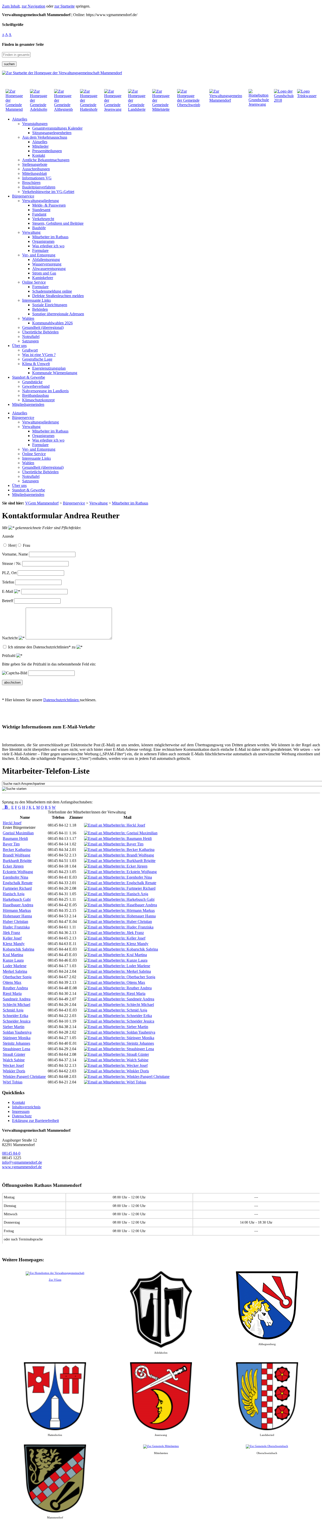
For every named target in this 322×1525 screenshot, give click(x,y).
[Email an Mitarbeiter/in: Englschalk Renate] (120, 883)
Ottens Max (12, 982)
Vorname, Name (15, 554)
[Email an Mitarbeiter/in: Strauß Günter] (116, 1054)
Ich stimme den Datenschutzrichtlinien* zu (42, 647)
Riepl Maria (12, 993)
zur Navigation (33, 6)
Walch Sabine (14, 1060)
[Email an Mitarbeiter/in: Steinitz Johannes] (119, 1043)
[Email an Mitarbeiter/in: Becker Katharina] (119, 849)
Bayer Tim (11, 844)
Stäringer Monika (16, 1038)
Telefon (8, 582)
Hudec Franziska (16, 927)
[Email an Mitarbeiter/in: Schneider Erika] (118, 1015)
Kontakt (18, 1102)
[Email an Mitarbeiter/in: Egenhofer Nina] (118, 877)
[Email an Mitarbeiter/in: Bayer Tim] (113, 844)
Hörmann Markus (17, 910)
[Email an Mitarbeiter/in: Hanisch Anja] (116, 894)
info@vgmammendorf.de (22, 1162)
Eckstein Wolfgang (18, 872)
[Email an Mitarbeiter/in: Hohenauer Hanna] (120, 916)
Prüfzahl (9, 655)
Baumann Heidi (15, 838)
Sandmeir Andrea (16, 999)
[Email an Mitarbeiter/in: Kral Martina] (115, 955)
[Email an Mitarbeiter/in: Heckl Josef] (114, 825)
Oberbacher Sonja (17, 977)
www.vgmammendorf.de (22, 1167)
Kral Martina (13, 955)
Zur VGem (55, 1279)
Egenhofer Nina (15, 877)
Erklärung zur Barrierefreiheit (35, 1120)
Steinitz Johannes (16, 1043)
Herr (12, 545)
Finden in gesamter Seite (23, 44)
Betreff (7, 601)
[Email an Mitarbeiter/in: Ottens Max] (114, 982)
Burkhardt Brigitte (17, 860)
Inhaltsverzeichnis (26, 1107)
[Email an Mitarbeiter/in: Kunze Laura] (115, 960)
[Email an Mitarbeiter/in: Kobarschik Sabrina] (121, 949)
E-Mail (8, 591)
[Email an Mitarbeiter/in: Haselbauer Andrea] (120, 905)
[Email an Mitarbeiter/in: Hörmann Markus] (119, 910)
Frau (26, 545)
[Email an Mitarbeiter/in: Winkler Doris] (116, 1071)
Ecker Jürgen (13, 866)
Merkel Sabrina (15, 971)
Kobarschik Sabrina (18, 949)
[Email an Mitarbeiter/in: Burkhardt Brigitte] (119, 860)
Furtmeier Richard (17, 888)
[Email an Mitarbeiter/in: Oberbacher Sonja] (119, 977)
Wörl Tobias (12, 1082)
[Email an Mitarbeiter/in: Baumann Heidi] (118, 838)
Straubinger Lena (16, 1049)
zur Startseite (64, 6)
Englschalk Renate (17, 883)
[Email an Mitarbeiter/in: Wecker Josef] (116, 1065)
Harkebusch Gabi (17, 899)
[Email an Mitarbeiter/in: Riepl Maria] (114, 993)
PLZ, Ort (9, 573)
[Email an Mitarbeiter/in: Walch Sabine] (116, 1060)
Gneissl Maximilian (18, 833)
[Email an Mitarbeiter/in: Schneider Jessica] (119, 1021)
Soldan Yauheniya (17, 1032)
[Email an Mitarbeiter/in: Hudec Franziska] (118, 927)
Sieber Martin (13, 1027)
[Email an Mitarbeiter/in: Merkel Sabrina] (117, 971)
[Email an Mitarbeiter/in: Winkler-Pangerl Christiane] (127, 1076)
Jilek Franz (11, 932)
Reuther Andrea (15, 988)
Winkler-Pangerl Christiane (24, 1076)
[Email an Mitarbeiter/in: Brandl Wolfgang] (119, 855)
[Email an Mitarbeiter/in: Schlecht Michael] (119, 1004)
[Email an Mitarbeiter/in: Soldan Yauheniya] (119, 1032)
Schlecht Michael (16, 1004)
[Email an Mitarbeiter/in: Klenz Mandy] (116, 944)
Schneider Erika (15, 1015)
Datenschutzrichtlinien (61, 700)
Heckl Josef (12, 823)
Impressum (20, 1111)
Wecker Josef (13, 1065)
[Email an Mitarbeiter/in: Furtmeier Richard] (119, 888)
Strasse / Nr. (11, 563)
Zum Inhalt (11, 6)
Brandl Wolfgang (16, 855)
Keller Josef (12, 938)
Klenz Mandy (14, 944)
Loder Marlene (14, 966)
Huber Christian (15, 921)
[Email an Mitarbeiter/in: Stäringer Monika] (119, 1038)
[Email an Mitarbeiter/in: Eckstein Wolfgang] (120, 872)
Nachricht (10, 638)
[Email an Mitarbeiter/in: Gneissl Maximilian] (120, 833)
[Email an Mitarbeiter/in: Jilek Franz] (114, 932)
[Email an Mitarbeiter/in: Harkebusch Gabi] (119, 899)
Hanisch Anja (13, 894)
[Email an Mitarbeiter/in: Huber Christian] (118, 921)
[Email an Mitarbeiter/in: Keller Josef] (114, 938)
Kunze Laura (13, 960)
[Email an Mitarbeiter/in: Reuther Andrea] (118, 988)
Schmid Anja (13, 1010)
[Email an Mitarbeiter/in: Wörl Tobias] (115, 1082)
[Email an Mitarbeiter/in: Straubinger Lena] (119, 1049)
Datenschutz (22, 1116)
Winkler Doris (14, 1071)
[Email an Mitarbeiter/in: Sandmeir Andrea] (119, 999)
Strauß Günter (14, 1054)
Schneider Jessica (16, 1021)
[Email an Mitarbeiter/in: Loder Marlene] (117, 966)
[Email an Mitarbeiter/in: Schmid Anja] (115, 1010)
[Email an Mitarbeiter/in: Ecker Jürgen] (115, 866)
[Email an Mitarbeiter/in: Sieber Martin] (116, 1027)
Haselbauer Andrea (18, 905)
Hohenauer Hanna (17, 916)
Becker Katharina (17, 849)
